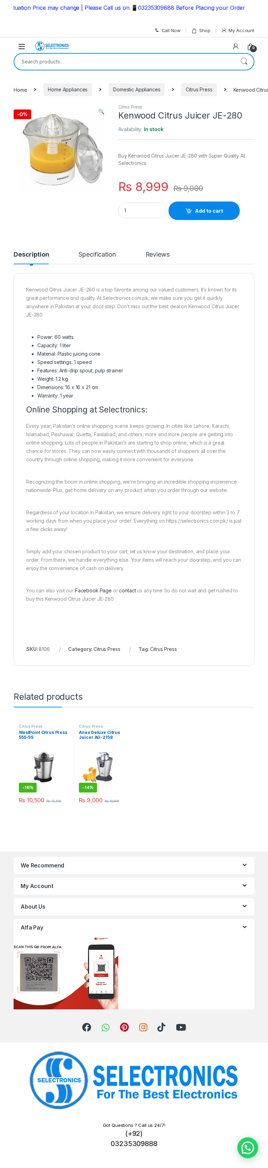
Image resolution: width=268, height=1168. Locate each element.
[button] (247, 1147)
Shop (204, 30)
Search (244, 62)
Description (31, 254)
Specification (97, 254)
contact (127, 590)
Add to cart (209, 211)
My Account (241, 30)
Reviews (158, 254)
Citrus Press (199, 89)
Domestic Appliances (136, 89)
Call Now (171, 30)
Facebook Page (93, 590)
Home (20, 89)
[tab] (31, 257)
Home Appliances (68, 89)
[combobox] (124, 62)
